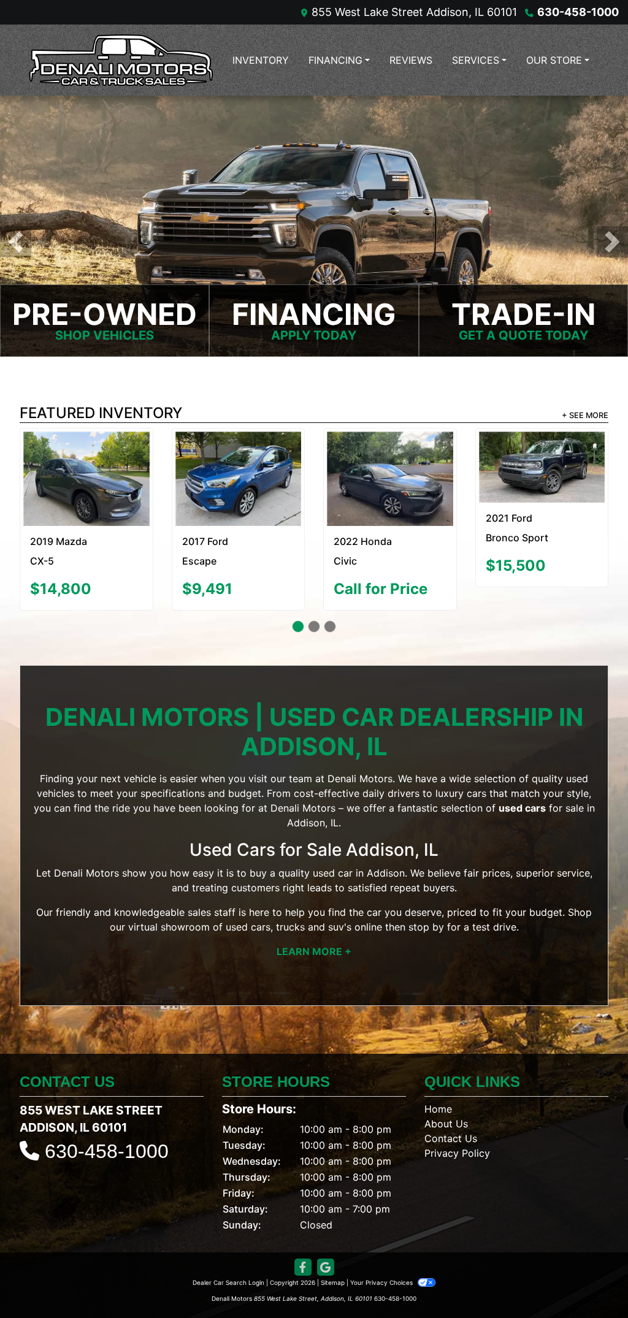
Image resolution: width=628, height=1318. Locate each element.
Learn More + (314, 941)
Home (438, 1098)
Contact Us (450, 1128)
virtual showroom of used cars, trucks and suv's (239, 917)
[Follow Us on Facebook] (303, 1257)
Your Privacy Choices (382, 1272)
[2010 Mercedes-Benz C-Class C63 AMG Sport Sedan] (390, 474)
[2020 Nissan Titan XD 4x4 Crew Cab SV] (86, 459)
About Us (446, 1113)
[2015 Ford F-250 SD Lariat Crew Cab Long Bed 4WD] (542, 459)
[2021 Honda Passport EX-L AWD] (238, 459)
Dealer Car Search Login (228, 1272)
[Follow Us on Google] (325, 1257)
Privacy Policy (457, 1143)
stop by (426, 917)
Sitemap (333, 1272)
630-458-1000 (578, 12)
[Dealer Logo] (121, 60)
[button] (15, 241)
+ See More (585, 415)
